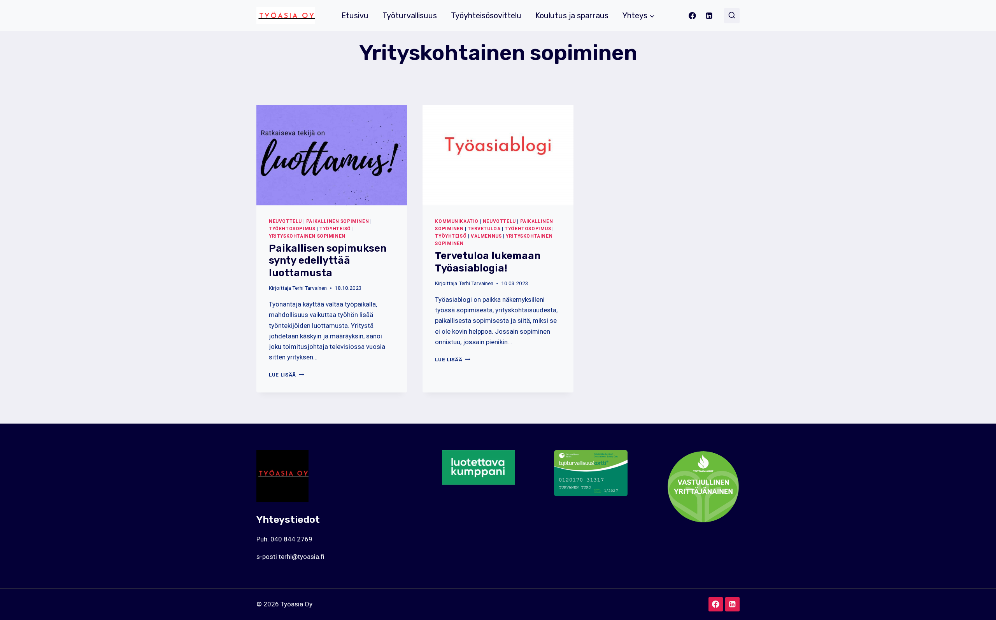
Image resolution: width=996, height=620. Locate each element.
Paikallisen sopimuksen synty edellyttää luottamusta (327, 260)
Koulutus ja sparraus (571, 15)
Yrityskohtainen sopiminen (307, 236)
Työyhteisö (335, 228)
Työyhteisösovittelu (486, 15)
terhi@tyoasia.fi (301, 556)
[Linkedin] (709, 15)
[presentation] (331, 155)
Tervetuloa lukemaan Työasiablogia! (487, 262)
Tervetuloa (484, 228)
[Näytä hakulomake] (732, 15)
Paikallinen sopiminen (337, 221)
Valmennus (486, 236)
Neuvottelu (285, 221)
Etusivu (354, 15)
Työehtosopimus (292, 228)
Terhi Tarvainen (309, 288)
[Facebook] (692, 15)
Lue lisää (286, 374)
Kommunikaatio (457, 221)
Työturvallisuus (409, 15)
